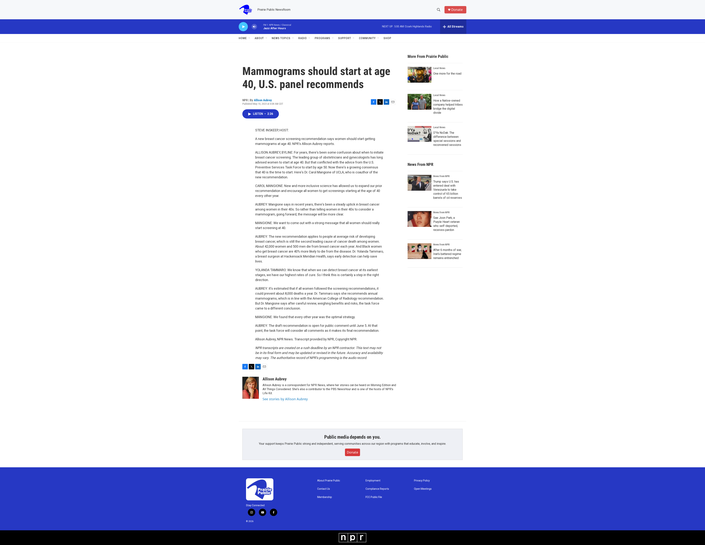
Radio (302, 38)
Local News (439, 68)
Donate (457, 10)
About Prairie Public (328, 480)
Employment (373, 480)
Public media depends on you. (352, 437)
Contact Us (323, 489)
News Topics (281, 38)
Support (344, 38)
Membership (324, 497)
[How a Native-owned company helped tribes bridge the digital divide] (419, 102)
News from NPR (441, 176)
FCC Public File (374, 497)
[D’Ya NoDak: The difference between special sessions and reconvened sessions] (419, 134)
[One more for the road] (419, 75)
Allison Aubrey (263, 100)
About (259, 38)
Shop (387, 38)
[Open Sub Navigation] (249, 38)
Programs (322, 38)
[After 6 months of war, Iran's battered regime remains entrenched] (419, 251)
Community (367, 38)
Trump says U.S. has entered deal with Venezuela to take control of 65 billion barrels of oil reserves (447, 189)
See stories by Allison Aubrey (285, 399)
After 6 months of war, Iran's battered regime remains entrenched (447, 254)
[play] (243, 27)
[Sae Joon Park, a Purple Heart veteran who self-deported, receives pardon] (419, 219)
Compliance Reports (377, 489)
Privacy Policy (422, 480)
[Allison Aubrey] (250, 388)
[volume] (254, 27)
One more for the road (447, 73)
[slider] (260, 26)
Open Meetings (423, 489)
